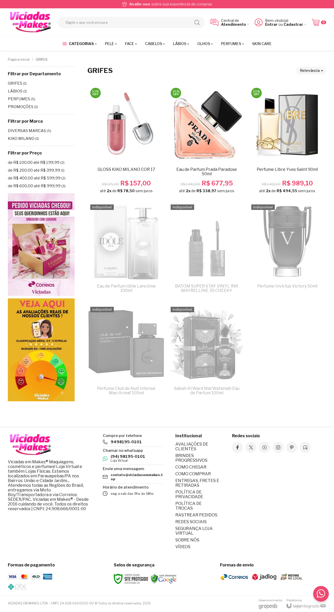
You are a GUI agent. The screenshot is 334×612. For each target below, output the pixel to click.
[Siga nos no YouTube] (264, 447)
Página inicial (18, 59)
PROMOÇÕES (23, 106)
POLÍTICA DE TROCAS (188, 506)
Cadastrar (293, 24)
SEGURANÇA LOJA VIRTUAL (194, 531)
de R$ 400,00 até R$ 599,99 (36, 178)
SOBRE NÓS (187, 540)
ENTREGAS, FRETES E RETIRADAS (197, 483)
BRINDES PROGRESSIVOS (191, 458)
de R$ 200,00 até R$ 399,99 (36, 170)
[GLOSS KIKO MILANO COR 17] (126, 142)
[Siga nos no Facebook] (237, 447)
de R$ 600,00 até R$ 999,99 (36, 186)
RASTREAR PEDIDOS (196, 515)
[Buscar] (197, 22)
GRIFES (17, 83)
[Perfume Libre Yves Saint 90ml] (287, 142)
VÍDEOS (182, 546)
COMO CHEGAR (190, 467)
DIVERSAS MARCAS (29, 130)
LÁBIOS (17, 91)
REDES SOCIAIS (191, 521)
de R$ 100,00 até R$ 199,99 (36, 162)
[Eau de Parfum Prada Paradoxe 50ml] (206, 142)
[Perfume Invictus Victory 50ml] (287, 251)
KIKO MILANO (23, 138)
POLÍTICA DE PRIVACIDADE (189, 494)
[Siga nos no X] (251, 447)
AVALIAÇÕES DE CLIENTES (191, 446)
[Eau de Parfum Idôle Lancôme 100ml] (126, 251)
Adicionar (136, 158)
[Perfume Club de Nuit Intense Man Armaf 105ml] (126, 353)
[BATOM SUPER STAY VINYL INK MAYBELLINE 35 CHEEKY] (206, 251)
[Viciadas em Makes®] (30, 22)
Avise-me (126, 291)
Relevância (310, 70)
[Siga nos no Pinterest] (291, 447)
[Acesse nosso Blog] (305, 447)
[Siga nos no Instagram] (278, 447)
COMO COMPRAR (193, 473)
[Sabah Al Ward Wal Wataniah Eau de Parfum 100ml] (206, 353)
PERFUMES (21, 99)
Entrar (271, 24)
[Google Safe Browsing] (164, 578)
